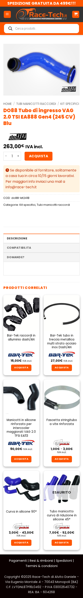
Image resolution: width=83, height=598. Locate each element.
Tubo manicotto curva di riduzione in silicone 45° (62, 515)
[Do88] (17, 137)
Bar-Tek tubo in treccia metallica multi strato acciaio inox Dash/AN (61, 341)
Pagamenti (18, 560)
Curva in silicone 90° (21, 512)
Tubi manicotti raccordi (36, 104)
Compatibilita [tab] (19, 248)
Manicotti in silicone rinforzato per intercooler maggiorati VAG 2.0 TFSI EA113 (21, 428)
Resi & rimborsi (41, 560)
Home (7, 104)
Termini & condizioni (41, 566)
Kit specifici (69, 104)
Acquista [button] (21, 459)
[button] (7, 14)
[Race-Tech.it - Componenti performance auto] (41, 14)
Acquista (38, 156)
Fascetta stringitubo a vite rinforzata (61, 422)
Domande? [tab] (15, 257)
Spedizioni (64, 560)
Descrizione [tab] (17, 238)
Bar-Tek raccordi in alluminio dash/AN (21, 337)
